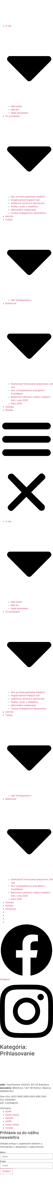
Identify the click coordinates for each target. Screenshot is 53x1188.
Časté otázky (12, 1114)
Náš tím (15, 109)
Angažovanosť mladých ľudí (25, 200)
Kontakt (9, 410)
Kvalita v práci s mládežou (24, 206)
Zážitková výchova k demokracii (27, 203)
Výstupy (9, 406)
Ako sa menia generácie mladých (28, 196)
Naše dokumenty (19, 112)
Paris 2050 (16, 403)
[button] (26, 466)
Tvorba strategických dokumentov (28, 213)
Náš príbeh (16, 106)
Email (3, 1161)
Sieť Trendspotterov (21, 300)
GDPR (8, 1111)
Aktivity (9, 216)
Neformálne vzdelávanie (23, 209)
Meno (3, 1152)
